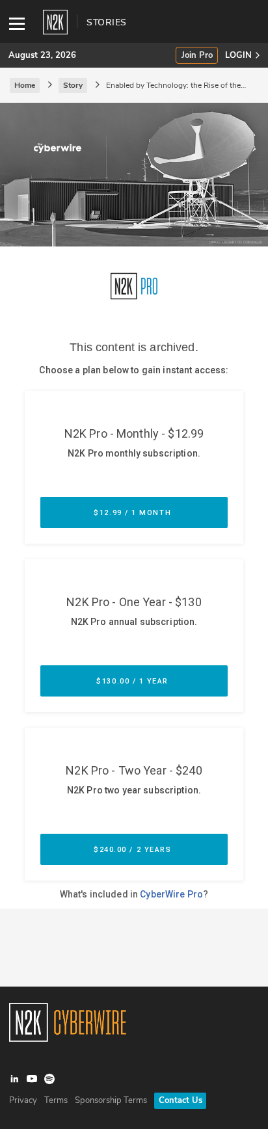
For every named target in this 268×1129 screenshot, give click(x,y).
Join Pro (197, 55)
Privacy (23, 1100)
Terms (56, 1100)
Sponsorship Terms (111, 1100)
